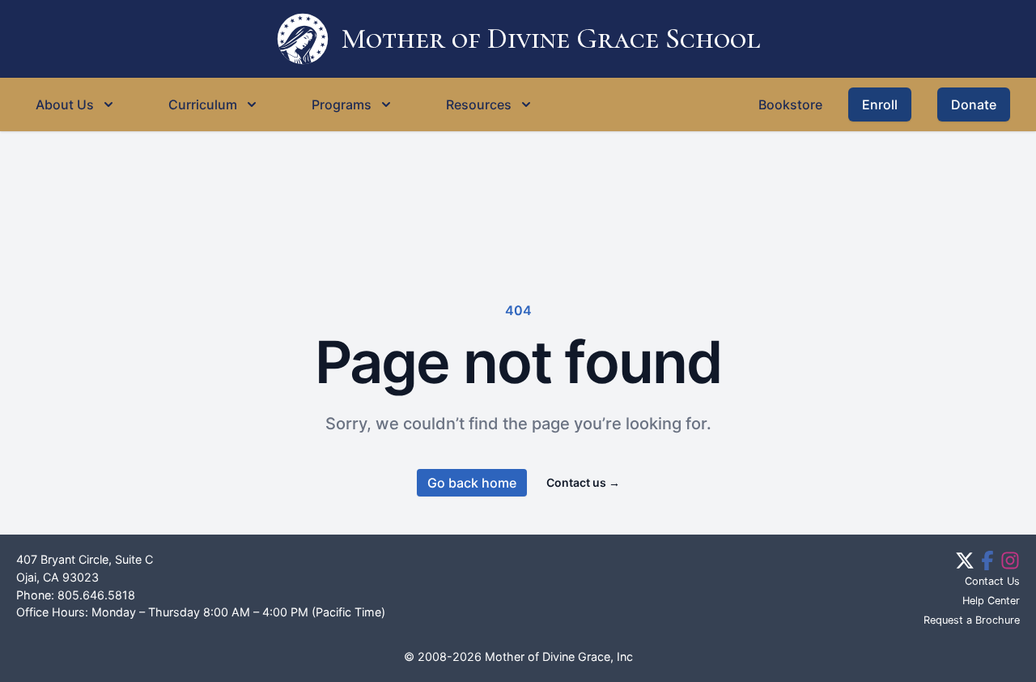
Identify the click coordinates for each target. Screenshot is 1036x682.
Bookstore (790, 104)
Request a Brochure (971, 620)
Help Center (991, 601)
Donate (973, 104)
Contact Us (992, 581)
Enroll (880, 104)
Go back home (471, 483)
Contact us (583, 482)
